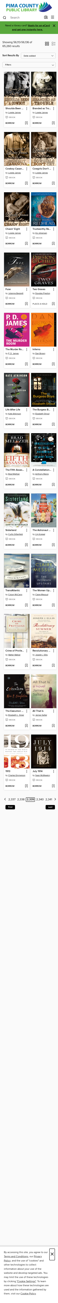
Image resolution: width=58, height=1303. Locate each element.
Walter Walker (14, 655)
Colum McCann (15, 594)
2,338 (20, 799)
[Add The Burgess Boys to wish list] (53, 425)
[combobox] (22, 17)
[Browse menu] (53, 17)
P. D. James (13, 353)
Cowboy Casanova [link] (15, 168)
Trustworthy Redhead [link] (42, 229)
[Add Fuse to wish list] (26, 304)
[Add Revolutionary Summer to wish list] (53, 666)
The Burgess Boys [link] (42, 409)
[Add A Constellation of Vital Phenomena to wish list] (53, 485)
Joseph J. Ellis (41, 655)
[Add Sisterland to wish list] (26, 545)
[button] (47, 44)
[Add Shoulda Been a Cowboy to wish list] (26, 123)
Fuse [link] (8, 289)
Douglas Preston (42, 293)
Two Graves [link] (39, 289)
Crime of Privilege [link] (15, 650)
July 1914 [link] (38, 771)
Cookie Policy (28, 1293)
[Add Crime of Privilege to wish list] (26, 666)
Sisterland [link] (10, 530)
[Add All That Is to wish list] (53, 726)
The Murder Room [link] (15, 349)
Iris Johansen (41, 233)
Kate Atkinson (14, 414)
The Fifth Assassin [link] (15, 470)
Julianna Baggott (15, 293)
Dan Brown (40, 353)
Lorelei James (14, 112)
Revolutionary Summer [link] (42, 650)
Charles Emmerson (16, 775)
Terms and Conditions (16, 1256)
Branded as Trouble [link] (42, 108)
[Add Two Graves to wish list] (53, 304)
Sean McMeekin (42, 775)
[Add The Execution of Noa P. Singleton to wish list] (26, 726)
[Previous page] (5, 799)
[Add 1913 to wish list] (26, 786)
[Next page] (55, 799)
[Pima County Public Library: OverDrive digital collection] (29, 7)
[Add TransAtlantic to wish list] (26, 605)
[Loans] (46, 18)
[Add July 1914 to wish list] (53, 786)
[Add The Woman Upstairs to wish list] (53, 605)
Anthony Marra (42, 474)
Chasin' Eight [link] (12, 229)
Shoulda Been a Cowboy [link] (15, 108)
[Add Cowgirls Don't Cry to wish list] (53, 183)
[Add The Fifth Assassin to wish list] (26, 485)
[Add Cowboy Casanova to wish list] (26, 183)
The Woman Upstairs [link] (42, 590)
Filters (8, 65)
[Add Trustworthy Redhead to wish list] (53, 244)
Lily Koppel (40, 534)
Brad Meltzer (14, 474)
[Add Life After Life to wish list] (26, 425)
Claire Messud (41, 594)
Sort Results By (10, 55)
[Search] (4, 17)
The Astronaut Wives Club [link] (42, 530)
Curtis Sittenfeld (15, 534)
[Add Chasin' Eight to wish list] (26, 244)
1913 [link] (7, 771)
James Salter (41, 715)
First (10, 807)
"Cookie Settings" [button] (26, 1281)
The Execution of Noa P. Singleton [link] (15, 711)
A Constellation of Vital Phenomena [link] (42, 470)
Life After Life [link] (12, 409)
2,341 (48, 799)
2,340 (40, 799)
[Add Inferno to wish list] (53, 364)
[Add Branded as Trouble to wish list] (53, 123)
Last (50, 807)
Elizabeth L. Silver (16, 715)
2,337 (11, 799)
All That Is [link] (38, 711)
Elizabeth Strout (42, 414)
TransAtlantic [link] (12, 590)
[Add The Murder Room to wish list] (26, 364)
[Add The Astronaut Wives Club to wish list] (53, 545)
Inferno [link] (36, 349)
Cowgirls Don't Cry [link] (42, 168)
